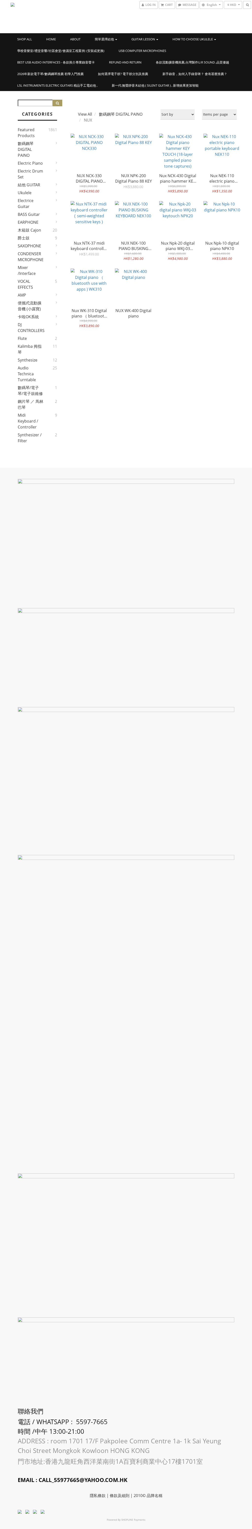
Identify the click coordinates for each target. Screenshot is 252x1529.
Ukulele (25, 192)
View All (85, 114)
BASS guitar (29, 214)
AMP (22, 295)
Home (51, 39)
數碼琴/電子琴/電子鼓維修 (30, 390)
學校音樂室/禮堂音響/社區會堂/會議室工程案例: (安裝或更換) (60, 50)
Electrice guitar (25, 203)
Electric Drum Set (30, 174)
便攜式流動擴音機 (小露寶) (29, 306)
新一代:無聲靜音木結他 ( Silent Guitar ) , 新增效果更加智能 (155, 85)
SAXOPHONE (29, 246)
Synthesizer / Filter (30, 437)
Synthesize (27, 360)
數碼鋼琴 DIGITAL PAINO (25, 149)
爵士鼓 (24, 238)
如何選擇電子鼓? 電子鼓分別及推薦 (123, 74)
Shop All (24, 39)
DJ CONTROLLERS (30, 327)
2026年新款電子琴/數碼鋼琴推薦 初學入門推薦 (50, 74)
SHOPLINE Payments (133, 1519)
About (75, 39)
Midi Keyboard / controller (28, 421)
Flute (22, 338)
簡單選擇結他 (105, 39)
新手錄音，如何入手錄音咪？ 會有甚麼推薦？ (194, 74)
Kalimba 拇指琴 (30, 349)
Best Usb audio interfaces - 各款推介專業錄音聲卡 (56, 62)
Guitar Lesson (143, 39)
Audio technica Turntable (27, 373)
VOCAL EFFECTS (25, 284)
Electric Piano (30, 163)
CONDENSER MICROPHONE (30, 256)
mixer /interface (27, 270)
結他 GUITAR (29, 185)
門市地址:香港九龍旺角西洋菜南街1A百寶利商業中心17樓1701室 (111, 1461)
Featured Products (26, 132)
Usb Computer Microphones (142, 50)
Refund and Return (125, 62)
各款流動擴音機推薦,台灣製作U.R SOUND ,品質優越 (192, 62)
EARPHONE (28, 222)
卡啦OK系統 (28, 316)
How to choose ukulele (193, 39)
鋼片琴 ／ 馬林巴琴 (30, 404)
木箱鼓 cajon (29, 230)
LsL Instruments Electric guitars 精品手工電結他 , (57, 85)
